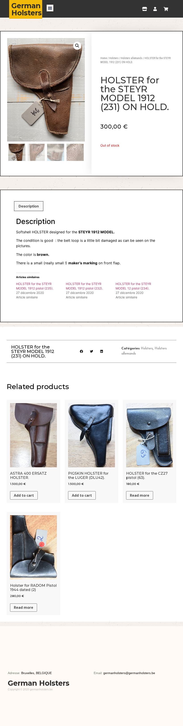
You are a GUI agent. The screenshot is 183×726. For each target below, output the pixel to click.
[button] (50, 8)
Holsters (114, 58)
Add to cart (24, 495)
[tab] (28, 206)
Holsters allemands (131, 58)
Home (103, 58)
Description (29, 206)
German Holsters (26, 9)
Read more (139, 495)
